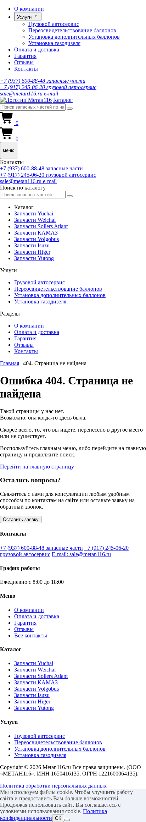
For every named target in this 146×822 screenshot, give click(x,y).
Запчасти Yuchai (33, 213)
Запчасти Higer (32, 252)
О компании (29, 9)
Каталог (63, 100)
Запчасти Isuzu (32, 245)
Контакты (26, 69)
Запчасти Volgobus (36, 239)
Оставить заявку (21, 519)
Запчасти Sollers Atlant (41, 226)
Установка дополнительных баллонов (74, 37)
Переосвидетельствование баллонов (72, 30)
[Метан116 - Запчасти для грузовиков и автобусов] (26, 100)
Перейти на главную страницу (37, 467)
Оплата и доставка (36, 49)
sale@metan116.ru (29, 94)
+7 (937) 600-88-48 (42, 81)
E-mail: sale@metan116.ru (81, 554)
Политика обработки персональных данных (53, 786)
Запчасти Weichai (35, 220)
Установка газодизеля (54, 43)
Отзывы (24, 62)
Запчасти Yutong (34, 258)
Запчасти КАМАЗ (36, 233)
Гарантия (25, 56)
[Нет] (67, 820)
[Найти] (70, 109)
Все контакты (30, 635)
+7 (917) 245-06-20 (48, 87)
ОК (58, 818)
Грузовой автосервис (53, 24)
